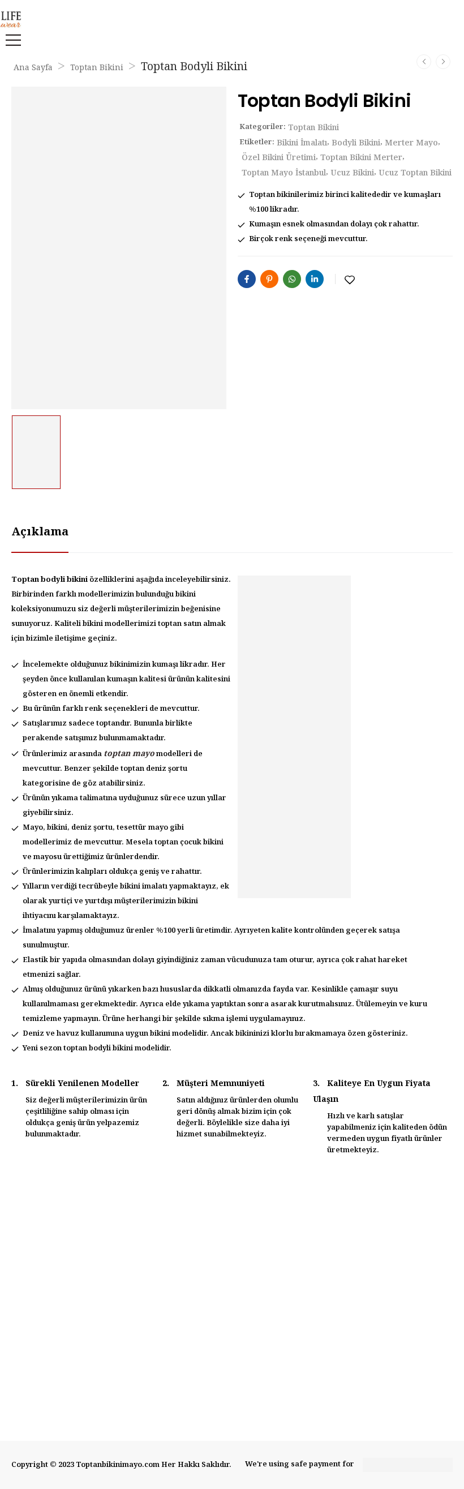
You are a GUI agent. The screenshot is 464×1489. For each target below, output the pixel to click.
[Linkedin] (315, 279)
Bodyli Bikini (356, 143)
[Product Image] (118, 248)
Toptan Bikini (96, 68)
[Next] (443, 62)
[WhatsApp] (292, 279)
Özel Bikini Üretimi (279, 158)
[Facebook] (247, 279)
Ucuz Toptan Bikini (415, 173)
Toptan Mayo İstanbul (284, 173)
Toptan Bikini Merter (361, 158)
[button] (10, 40)
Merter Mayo (411, 143)
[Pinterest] (269, 279)
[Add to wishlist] (349, 280)
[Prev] (423, 62)
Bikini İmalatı (302, 143)
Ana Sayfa (33, 68)
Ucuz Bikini (352, 173)
